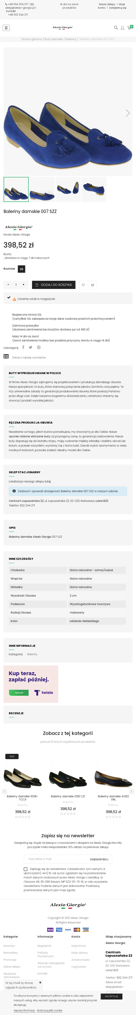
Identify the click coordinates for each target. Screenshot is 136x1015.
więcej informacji (24, 1010)
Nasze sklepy (107, 4)
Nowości (9, 946)
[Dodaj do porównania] (92, 285)
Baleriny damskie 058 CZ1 (68, 796)
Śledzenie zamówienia (11, 975)
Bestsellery (11, 953)
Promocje (10, 960)
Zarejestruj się (117, 8)
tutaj (48, 481)
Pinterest (39, 348)
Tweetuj (31, 348)
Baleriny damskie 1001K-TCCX (22, 798)
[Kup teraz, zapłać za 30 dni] (31, 684)
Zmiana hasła (80, 960)
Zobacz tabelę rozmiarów (29, 357)
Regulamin (44, 946)
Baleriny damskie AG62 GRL (113, 798)
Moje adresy (80, 953)
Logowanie (79, 967)
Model (8, 234)
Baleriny (32, 654)
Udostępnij (23, 348)
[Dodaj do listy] (83, 285)
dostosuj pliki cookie (49, 1010)
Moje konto (79, 946)
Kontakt (11, 11)
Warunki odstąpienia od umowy (51, 965)
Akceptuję (111, 996)
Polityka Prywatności (46, 954)
